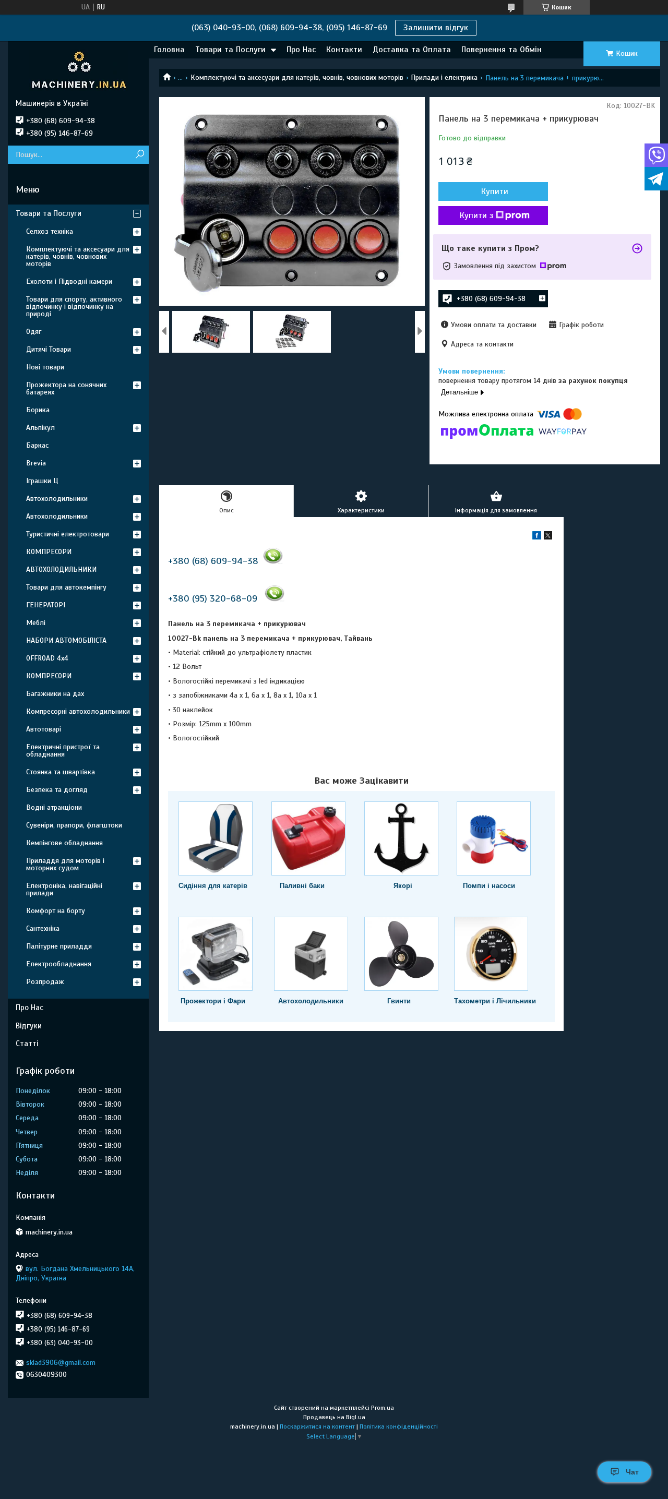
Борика (38, 409)
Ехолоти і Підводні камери (69, 281)
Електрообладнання (58, 964)
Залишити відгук (435, 27)
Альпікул (40, 427)
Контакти (344, 49)
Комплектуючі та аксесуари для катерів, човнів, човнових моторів (296, 77)
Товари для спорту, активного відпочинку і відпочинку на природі (74, 306)
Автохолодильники (310, 1001)
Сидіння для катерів (212, 886)
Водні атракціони (54, 807)
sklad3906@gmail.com (61, 1362)
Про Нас (301, 49)
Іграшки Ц (42, 480)
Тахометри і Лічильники (495, 1001)
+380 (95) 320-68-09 (212, 598)
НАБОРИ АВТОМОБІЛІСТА (66, 640)
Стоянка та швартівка (60, 772)
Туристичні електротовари (67, 534)
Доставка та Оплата (412, 49)
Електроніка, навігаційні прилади (64, 889)
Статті (27, 1043)
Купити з (476, 215)
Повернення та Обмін (501, 49)
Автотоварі (43, 729)
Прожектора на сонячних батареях (66, 388)
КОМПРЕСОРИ (48, 551)
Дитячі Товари (48, 349)
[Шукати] (139, 155)
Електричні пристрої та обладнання (63, 750)
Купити (494, 191)
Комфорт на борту (55, 910)
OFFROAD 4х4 (47, 658)
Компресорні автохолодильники (78, 711)
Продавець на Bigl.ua (334, 1417)
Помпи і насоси (489, 886)
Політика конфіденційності (399, 1426)
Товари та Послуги (230, 49)
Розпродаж (45, 981)
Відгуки (29, 1025)
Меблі (35, 622)
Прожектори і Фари (213, 1001)
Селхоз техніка (49, 231)
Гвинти (399, 1001)
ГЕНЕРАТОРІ (45, 605)
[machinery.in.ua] (78, 70)
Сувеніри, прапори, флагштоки (74, 825)
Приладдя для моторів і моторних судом (65, 864)
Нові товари (45, 367)
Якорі (402, 886)
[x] (548, 537)
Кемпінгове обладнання (64, 842)
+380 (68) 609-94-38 (213, 561)
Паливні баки (302, 886)
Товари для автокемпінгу (66, 587)
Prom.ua (382, 1407)
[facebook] (536, 537)
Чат (632, 1472)
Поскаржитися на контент (317, 1426)
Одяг (33, 331)
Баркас (37, 445)
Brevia (36, 463)
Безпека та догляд (57, 789)
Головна (169, 49)
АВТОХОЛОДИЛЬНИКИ (61, 569)
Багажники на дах (55, 693)
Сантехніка (42, 928)
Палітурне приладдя (59, 946)
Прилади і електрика (444, 77)
